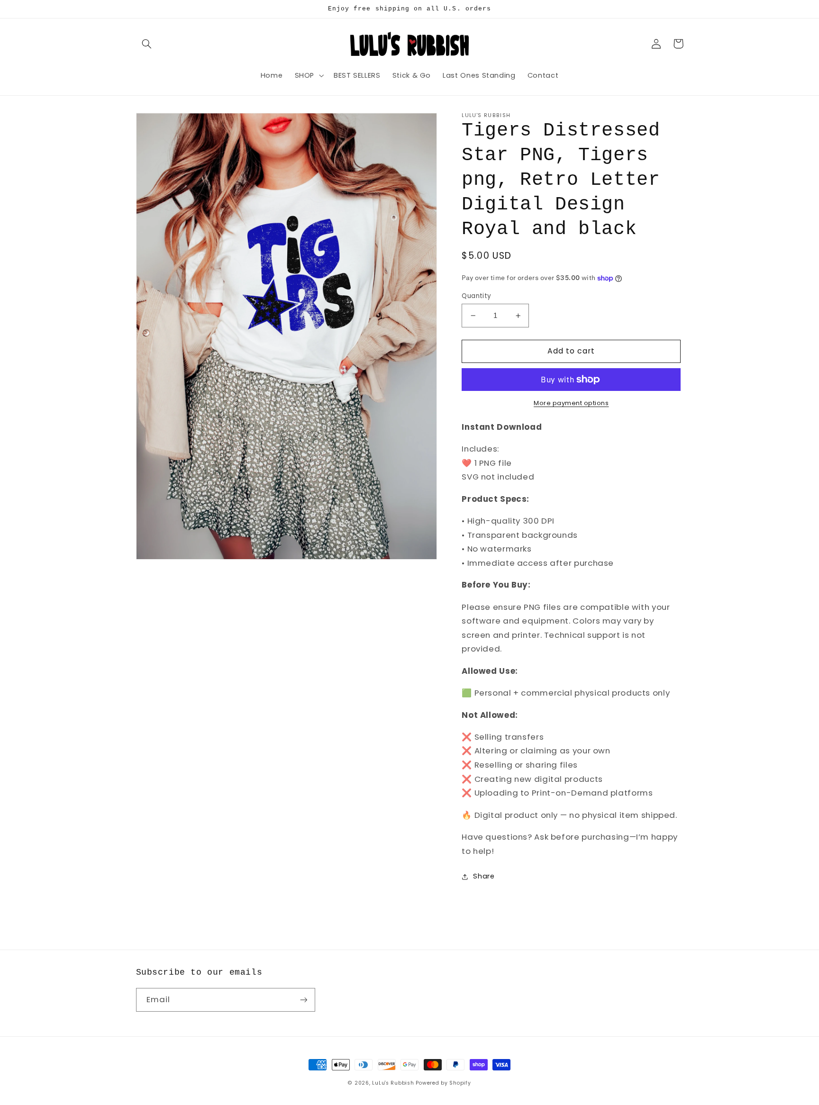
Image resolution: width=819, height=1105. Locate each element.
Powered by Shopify (443, 1083)
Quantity (476, 295)
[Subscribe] (303, 999)
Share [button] (483, 876)
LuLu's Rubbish (393, 1083)
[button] (147, 43)
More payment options (571, 403)
